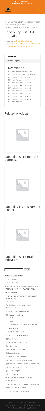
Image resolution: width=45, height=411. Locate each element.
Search (27, 270)
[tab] (22, 57)
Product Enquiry (13, 61)
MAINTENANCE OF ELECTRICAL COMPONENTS (22, 384)
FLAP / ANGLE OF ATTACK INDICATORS (22, 325)
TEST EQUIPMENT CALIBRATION (16, 391)
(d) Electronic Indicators (23, 41)
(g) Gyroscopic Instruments (16, 342)
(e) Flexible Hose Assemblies (17, 335)
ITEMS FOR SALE (10, 292)
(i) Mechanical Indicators (15, 349)
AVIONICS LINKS (10, 279)
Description (11, 57)
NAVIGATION (13, 328)
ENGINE (15, 27)
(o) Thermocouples (13, 371)
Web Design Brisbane (28, 408)
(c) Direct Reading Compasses (17, 311)
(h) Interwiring (11, 346)
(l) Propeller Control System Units (19, 360)
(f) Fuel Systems (12, 339)
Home (6, 22)
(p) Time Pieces (12, 374)
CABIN (10, 317)
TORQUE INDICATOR (16, 332)
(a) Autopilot (11, 301)
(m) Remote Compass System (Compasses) (22, 364)
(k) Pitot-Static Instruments (16, 356)
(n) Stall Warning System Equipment (20, 367)
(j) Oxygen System (13, 353)
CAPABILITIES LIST (11, 44)
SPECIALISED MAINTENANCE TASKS (18, 388)
